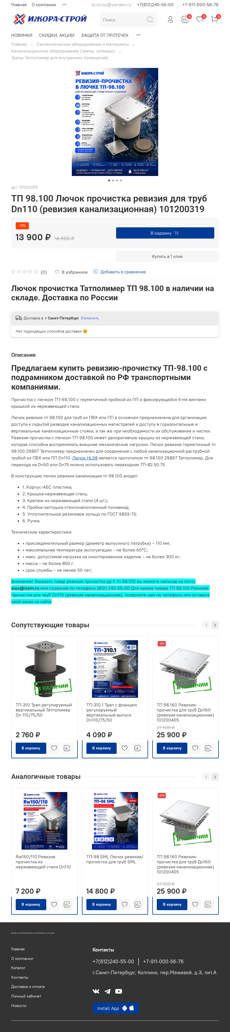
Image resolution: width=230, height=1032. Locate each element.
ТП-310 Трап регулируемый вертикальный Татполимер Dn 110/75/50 (44, 710)
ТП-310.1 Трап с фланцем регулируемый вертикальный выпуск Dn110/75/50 (111, 712)
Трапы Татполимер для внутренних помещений (59, 57)
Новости (18, 1005)
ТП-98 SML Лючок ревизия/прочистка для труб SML (114, 859)
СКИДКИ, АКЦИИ (56, 35)
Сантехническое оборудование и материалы (83, 44)
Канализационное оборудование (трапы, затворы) (63, 51)
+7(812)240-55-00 (155, 4)
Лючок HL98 (85, 458)
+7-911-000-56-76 (200, 4)
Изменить (90, 318)
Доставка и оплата (28, 986)
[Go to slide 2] (113, 180)
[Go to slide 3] (117, 180)
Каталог (18, 967)
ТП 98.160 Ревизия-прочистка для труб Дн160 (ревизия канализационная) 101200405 (185, 712)
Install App (109, 1008)
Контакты (19, 977)
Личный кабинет (26, 996)
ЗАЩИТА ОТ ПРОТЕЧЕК (104, 35)
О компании (44, 4)
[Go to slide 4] (121, 180)
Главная (19, 4)
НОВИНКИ (21, 35)
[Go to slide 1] (109, 180)
